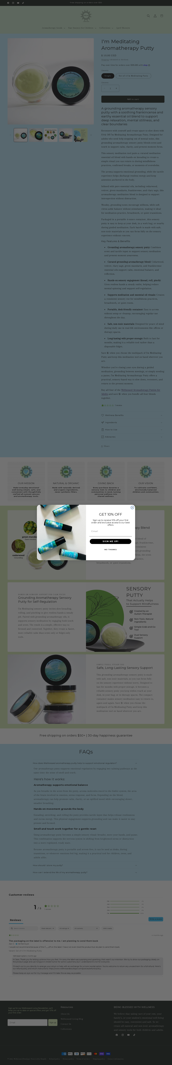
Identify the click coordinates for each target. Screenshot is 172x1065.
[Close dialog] (132, 507)
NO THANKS (111, 550)
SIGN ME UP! (110, 541)
